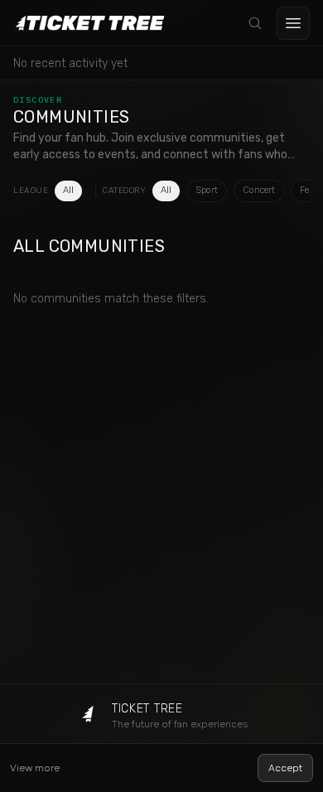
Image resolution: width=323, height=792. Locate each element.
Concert (259, 190)
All (68, 190)
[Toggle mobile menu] (293, 23)
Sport (206, 190)
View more (35, 768)
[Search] (255, 23)
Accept (285, 768)
